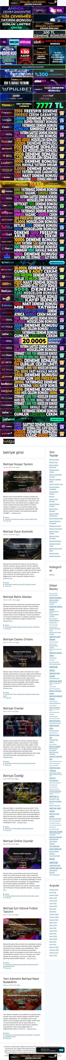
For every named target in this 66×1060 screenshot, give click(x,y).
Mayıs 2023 (53, 955)
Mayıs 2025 (53, 898)
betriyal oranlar (31, 763)
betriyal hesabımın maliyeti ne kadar (22, 964)
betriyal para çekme (55, 773)
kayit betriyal (53, 860)
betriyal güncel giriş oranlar (19, 763)
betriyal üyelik (55, 831)
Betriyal (7, 517)
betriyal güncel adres (55, 692)
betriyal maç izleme (53, 741)
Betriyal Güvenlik (54, 556)
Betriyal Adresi (54, 460)
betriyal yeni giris (55, 819)
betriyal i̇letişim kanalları (54, 712)
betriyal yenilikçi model (31, 519)
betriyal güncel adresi (55, 697)
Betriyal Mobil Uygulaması (53, 749)
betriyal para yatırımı (30, 584)
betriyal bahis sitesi (55, 608)
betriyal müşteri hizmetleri (54, 753)
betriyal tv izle (54, 799)
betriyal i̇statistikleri (53, 716)
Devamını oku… (16, 513)
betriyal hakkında (53, 705)
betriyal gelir (52, 660)
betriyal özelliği (16, 828)
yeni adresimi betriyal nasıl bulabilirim (22, 1035)
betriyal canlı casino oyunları (24, 627)
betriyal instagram (54, 707)
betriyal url (51, 803)
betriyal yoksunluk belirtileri (55, 820)
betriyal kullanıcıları (53, 732)
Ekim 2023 (52, 942)
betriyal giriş (55, 681)
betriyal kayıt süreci (55, 723)
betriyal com (53, 658)
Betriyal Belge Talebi (56, 518)
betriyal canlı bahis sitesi (54, 629)
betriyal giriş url (52, 686)
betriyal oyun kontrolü (18, 584)
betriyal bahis (54, 600)
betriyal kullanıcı (54, 730)
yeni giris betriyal (54, 875)
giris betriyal (54, 846)
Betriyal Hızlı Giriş (55, 526)
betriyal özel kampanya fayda (55, 825)
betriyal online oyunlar (33, 896)
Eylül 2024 (52, 911)
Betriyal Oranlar (13, 708)
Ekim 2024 (52, 909)
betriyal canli (53, 622)
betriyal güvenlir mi (55, 703)
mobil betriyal (54, 865)
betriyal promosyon (53, 779)
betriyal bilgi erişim (53, 618)
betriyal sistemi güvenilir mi (55, 782)
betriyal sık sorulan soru (54, 789)
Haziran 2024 (53, 920)
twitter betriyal (55, 868)
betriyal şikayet (55, 837)
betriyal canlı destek (54, 637)
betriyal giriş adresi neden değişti (54, 684)
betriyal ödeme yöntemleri (54, 823)
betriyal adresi (55, 598)
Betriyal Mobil (54, 746)
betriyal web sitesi (54, 805)
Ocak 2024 (53, 933)
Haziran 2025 (53, 895)
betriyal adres (53, 595)
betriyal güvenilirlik (53, 701)
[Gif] (33, 184)
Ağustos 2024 (54, 914)
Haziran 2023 (53, 953)
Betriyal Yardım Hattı (56, 484)
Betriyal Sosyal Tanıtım (18, 464)
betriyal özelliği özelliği (27, 828)
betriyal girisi (8, 519)
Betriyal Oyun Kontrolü (18, 531)
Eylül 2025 (52, 892)
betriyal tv (54, 796)
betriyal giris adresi (55, 664)
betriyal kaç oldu (54, 726)
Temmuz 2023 (54, 950)
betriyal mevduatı (53, 744)
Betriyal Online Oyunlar (18, 841)
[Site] (33, 112)
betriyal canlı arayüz (53, 624)
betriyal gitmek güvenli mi (54, 688)
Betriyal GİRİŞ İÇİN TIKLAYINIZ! (33, 67)
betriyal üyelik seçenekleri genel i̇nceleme (54, 834)
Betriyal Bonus (54, 620)
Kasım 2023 (53, 939)
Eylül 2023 (52, 944)
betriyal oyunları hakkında (54, 763)
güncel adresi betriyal (54, 852)
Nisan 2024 (53, 925)
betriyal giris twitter (54, 674)
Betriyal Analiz (54, 553)
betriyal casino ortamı (11, 694)
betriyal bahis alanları (10, 627)
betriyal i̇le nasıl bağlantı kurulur (54, 709)
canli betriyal (53, 839)
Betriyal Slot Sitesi (55, 541)
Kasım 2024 (53, 906)
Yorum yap (8, 521)
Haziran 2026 (53, 890)
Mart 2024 (52, 928)
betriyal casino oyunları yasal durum (55, 650)
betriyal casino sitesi (55, 654)
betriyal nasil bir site (55, 757)
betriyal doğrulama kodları (12, 896)
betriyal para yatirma (54, 769)
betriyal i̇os (51, 714)
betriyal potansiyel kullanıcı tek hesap (55, 775)
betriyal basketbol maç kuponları (54, 612)
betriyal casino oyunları (53, 646)
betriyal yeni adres (55, 809)
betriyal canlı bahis (53, 626)
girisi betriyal (55, 849)
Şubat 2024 (53, 931)
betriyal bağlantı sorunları (54, 615)
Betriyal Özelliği (13, 775)
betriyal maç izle (54, 736)
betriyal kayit (54, 721)
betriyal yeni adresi (54, 815)
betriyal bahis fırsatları (53, 603)
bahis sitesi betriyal (53, 593)
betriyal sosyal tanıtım (18, 519)
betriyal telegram (55, 791)
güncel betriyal (54, 856)
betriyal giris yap (54, 678)
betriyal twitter (55, 801)
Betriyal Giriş (53, 462)
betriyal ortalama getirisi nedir (55, 761)
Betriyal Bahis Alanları (17, 596)
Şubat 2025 (53, 901)
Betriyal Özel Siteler (55, 529)
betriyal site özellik (53, 786)
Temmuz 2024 (54, 917)
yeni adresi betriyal (53, 871)
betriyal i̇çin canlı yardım (54, 718)
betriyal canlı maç (53, 643)
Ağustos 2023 (54, 947)
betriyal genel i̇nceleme (54, 662)
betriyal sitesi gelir (53, 784)
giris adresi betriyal (53, 843)
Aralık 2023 (53, 936)
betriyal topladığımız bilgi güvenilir (54, 793)
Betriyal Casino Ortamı (18, 639)
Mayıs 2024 (53, 922)
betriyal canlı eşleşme (53, 641)
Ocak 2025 (52, 903)
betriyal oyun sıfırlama (54, 765)
